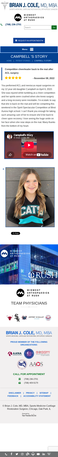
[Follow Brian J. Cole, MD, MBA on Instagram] (22, 454)
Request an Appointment (29, 41)
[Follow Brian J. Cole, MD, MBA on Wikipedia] (49, 454)
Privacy (30, 393)
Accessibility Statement (37, 396)
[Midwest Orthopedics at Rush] (29, 17)
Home (9, 61)
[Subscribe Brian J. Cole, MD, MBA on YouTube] (38, 454)
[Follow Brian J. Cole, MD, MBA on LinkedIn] (44, 454)
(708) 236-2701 (13, 24)
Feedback (12, 396)
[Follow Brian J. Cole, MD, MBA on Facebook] (11, 454)
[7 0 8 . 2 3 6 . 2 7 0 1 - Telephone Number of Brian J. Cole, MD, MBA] (6, 454)
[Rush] (42, 275)
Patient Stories (23, 61)
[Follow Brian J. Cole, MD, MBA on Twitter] (17, 454)
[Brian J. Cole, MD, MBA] (29, 6)
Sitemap (44, 393)
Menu (24, 49)
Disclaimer (15, 393)
